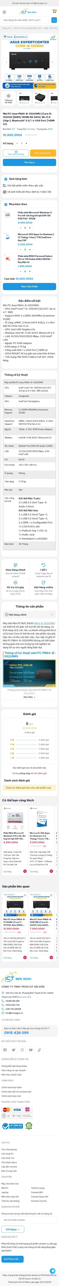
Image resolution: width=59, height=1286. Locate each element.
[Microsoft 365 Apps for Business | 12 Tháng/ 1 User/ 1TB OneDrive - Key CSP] (7, 236)
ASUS (50, 129)
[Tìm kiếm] (54, 20)
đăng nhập (25, 773)
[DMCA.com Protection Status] (28, 1126)
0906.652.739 (13, 1005)
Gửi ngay (11, 1229)
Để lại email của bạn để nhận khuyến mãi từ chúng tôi (26, 1213)
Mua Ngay (29, 162)
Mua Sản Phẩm (29, 286)
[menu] (4, 11)
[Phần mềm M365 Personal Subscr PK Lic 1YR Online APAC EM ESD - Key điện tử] (7, 258)
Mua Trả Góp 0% (43, 153)
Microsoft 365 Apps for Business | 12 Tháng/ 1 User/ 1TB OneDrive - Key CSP (36, 237)
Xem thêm (28, 697)
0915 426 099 (16, 1033)
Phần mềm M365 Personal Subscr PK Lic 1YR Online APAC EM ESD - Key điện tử (35, 259)
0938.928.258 (12, 1001)
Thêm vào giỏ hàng (16, 154)
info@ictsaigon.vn (14, 1013)
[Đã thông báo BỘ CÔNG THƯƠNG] (12, 1126)
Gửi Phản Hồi (11, 1259)
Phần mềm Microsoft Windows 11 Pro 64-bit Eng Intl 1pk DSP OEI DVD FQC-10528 (35, 215)
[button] (52, 62)
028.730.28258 (13, 1009)
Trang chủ (6, 28)
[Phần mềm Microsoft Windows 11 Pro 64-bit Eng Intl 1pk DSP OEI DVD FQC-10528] (7, 214)
